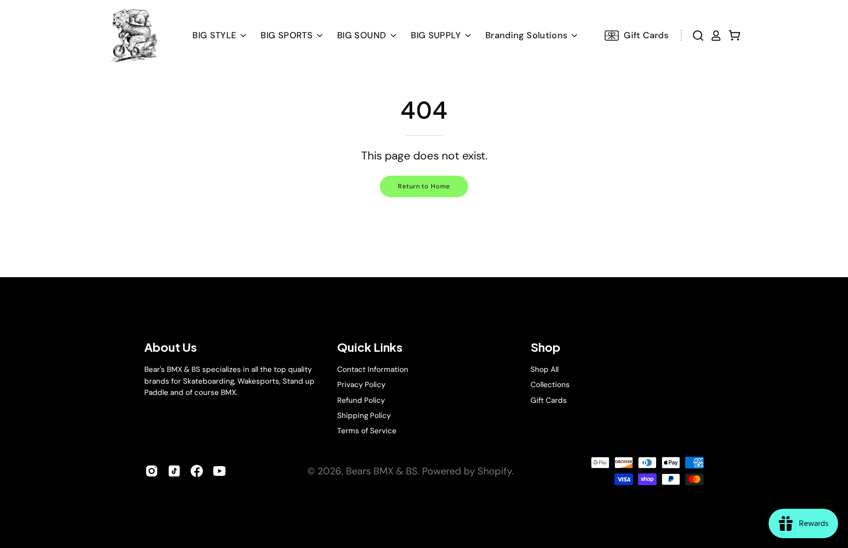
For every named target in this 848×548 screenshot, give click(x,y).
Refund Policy (361, 400)
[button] (366, 35)
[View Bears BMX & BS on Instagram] (151, 471)
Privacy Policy (361, 385)
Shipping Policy (364, 415)
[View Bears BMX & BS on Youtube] (219, 471)
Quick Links (369, 347)
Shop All (544, 369)
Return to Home (424, 186)
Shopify (494, 471)
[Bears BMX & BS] (133, 35)
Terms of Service (367, 431)
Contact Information (372, 369)
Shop (545, 347)
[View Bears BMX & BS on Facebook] (196, 471)
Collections (550, 385)
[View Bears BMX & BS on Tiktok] (174, 471)
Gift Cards (548, 400)
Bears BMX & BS (382, 471)
